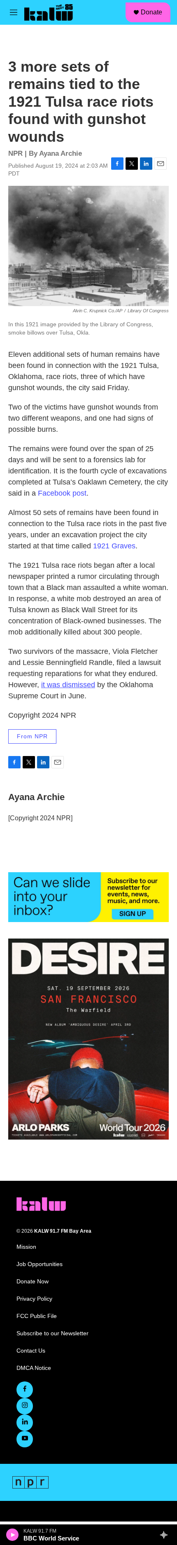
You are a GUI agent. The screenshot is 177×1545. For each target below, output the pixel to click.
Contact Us (30, 1351)
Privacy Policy (34, 1299)
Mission (26, 1247)
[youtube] (24, 1439)
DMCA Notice (33, 1368)
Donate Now (32, 1281)
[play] (12, 1535)
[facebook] (24, 1389)
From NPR (32, 736)
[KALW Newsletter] (88, 897)
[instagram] (24, 1406)
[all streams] (166, 1534)
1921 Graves (114, 546)
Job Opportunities (39, 1264)
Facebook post (62, 493)
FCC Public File (36, 1316)
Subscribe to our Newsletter (52, 1333)
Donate (151, 12)
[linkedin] (24, 1422)
